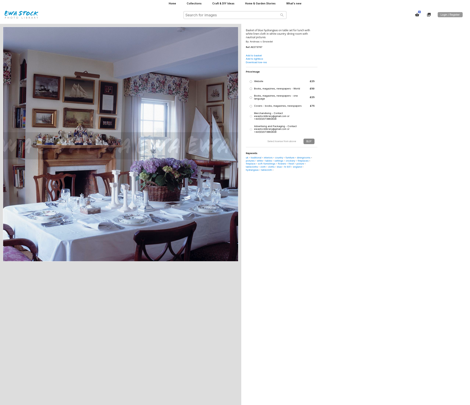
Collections (194, 3)
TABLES (268, 160)
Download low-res (256, 62)
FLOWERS (282, 163)
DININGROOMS (303, 157)
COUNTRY (279, 157)
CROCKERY (290, 160)
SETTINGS (278, 160)
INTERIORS (268, 157)
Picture (300, 163)
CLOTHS (271, 166)
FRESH (291, 163)
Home (172, 3)
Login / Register (450, 14)
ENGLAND (297, 166)
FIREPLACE (251, 163)
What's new (293, 3)
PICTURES (250, 160)
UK (247, 157)
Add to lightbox (254, 58)
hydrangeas (252, 170)
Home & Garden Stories (260, 3)
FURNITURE (289, 157)
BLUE (279, 166)
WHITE (260, 160)
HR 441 (287, 166)
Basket (417, 15)
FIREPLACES (303, 160)
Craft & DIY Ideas (223, 3)
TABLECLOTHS (252, 166)
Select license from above (281, 141)
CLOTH (263, 166)
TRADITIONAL (256, 157)
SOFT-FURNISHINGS (266, 163)
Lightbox (429, 15)
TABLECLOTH (266, 170)
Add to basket (254, 55)
